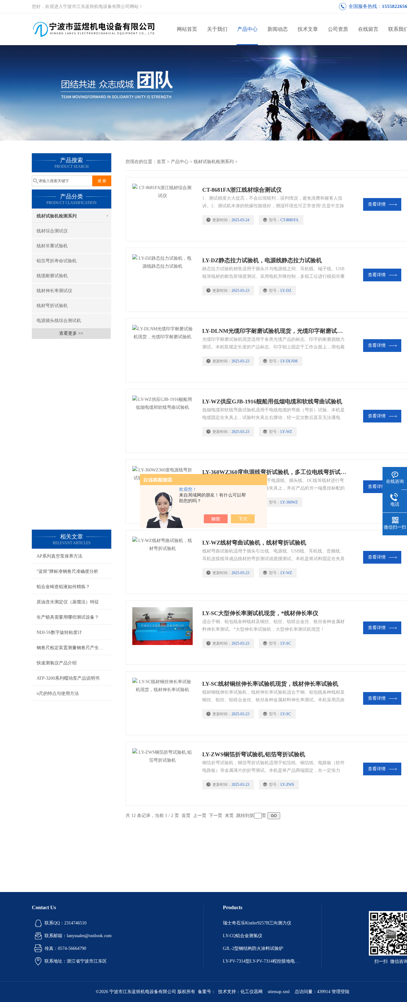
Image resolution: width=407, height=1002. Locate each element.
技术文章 (308, 29)
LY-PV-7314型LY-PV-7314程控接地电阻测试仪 (262, 961)
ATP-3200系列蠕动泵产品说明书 (68, 678)
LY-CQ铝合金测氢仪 (242, 935)
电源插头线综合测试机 (59, 320)
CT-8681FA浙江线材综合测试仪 (242, 190)
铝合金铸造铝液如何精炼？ (63, 586)
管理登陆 (340, 991)
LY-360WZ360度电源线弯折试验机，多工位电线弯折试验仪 (274, 472)
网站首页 (187, 29)
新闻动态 (277, 29)
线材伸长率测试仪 (54, 290)
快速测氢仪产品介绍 (57, 663)
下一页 (215, 815)
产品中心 (247, 29)
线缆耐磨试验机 (52, 275)
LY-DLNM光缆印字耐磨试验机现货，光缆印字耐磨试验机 (274, 331)
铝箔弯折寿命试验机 (57, 260)
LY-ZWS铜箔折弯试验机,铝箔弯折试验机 (253, 754)
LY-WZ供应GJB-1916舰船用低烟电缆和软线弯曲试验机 (272, 401)
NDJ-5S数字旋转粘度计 (59, 632)
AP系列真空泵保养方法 (59, 556)
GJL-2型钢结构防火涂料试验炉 (253, 948)
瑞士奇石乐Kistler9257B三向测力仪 (257, 923)
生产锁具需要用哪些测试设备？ (68, 617)
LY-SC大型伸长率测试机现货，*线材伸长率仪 (260, 613)
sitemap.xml (279, 991)
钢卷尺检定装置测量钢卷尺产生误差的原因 (74, 647)
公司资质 (338, 29)
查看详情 (377, 204)
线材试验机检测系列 (57, 216)
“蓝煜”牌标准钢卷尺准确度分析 (67, 571)
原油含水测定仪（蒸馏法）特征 (68, 602)
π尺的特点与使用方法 (58, 693)
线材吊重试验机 (52, 246)
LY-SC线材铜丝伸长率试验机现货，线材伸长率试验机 (270, 684)
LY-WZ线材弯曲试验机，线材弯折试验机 (254, 542)
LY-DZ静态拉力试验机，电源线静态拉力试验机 (262, 260)
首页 (161, 161)
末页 (229, 815)
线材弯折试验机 (52, 305)
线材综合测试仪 (52, 231)
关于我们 (217, 29)
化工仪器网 (251, 991)
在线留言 (368, 29)
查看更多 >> (71, 333)
